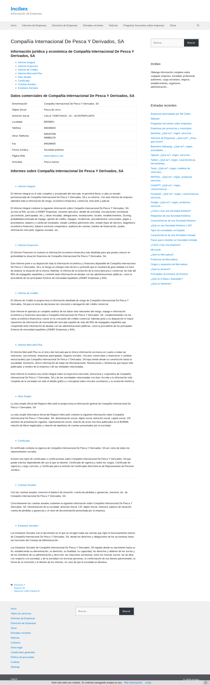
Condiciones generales (23, 652)
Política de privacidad (22, 657)
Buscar (191, 42)
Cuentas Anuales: (27, 485)
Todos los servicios (21, 613)
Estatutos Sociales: (28, 525)
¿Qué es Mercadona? (162, 254)
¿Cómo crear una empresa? (166, 245)
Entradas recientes (93, 25)
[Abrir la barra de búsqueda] (198, 25)
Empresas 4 (19, 585)
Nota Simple (24, 77)
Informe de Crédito (28, 69)
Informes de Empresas (34, 25)
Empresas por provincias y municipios (171, 128)
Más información (133, 682)
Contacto (15, 642)
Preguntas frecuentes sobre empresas (143, 25)
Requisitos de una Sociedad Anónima (170, 215)
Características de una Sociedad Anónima (173, 220)
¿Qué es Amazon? (160, 269)
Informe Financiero (28, 66)
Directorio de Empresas (64, 25)
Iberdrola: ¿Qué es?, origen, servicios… (172, 133)
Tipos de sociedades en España (168, 230)
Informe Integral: (27, 186)
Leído (148, 682)
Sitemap (15, 667)
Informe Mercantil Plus (30, 73)
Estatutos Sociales (28, 88)
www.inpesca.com (53, 155)
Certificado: (24, 440)
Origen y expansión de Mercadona (169, 264)
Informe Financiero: (28, 245)
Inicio (13, 25)
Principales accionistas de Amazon (169, 274)
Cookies (15, 662)
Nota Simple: (25, 396)
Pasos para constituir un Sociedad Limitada (174, 240)
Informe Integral (26, 62)
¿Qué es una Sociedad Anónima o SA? (171, 225)
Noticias (113, 25)
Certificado (24, 80)
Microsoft (156, 249)
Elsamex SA (19, 588)
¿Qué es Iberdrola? (161, 283)
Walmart (155, 118)
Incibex (19, 8)
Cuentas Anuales (27, 84)
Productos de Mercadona (164, 259)
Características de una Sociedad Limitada (173, 235)
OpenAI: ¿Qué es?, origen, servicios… (171, 155)
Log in (14, 679)
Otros (173, 25)
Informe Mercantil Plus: (30, 344)
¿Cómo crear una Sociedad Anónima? (171, 211)
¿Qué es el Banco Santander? (167, 279)
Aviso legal (16, 647)
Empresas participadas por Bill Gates (171, 114)
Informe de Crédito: (28, 293)
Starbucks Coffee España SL (27, 591)
